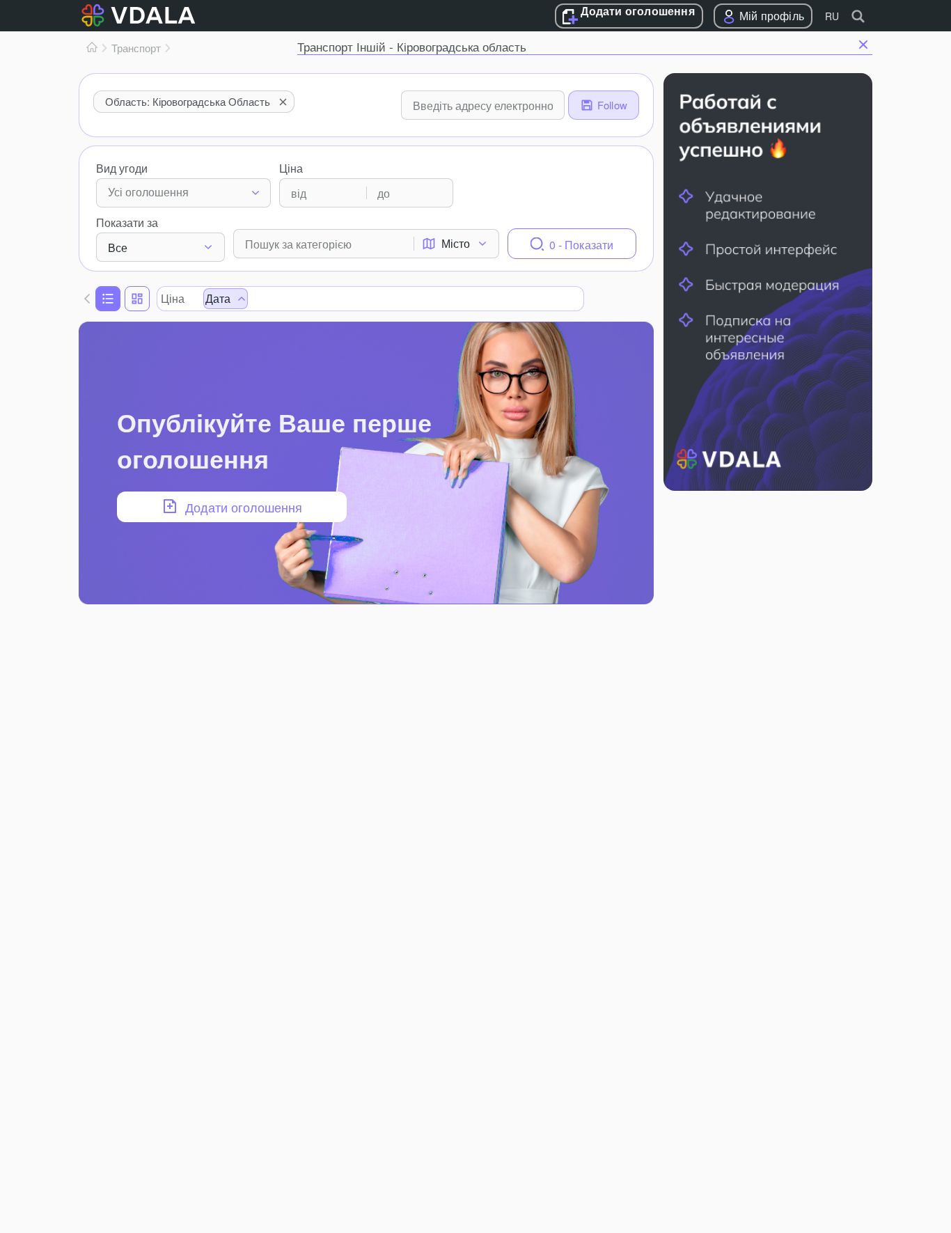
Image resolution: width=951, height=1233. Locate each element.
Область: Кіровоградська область (187, 101)
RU (832, 16)
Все (117, 247)
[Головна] (91, 48)
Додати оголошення (637, 12)
